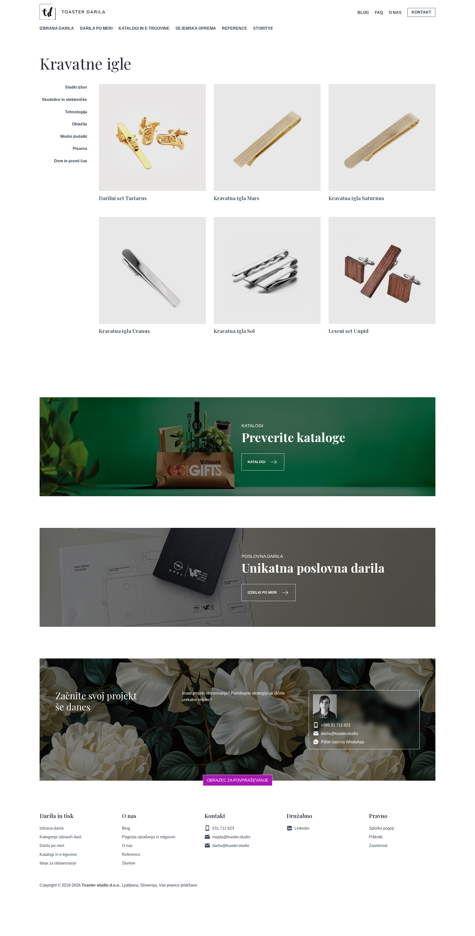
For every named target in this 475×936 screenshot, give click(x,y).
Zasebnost (378, 845)
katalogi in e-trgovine (144, 28)
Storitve (128, 863)
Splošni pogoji (381, 828)
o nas (395, 12)
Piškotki (376, 837)
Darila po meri (52, 845)
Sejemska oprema (195, 28)
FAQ (379, 12)
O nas (127, 845)
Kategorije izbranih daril (60, 837)
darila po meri (96, 28)
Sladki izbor (76, 87)
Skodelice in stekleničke (64, 99)
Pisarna (80, 148)
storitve (263, 28)
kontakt (421, 12)
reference (234, 28)
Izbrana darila (57, 28)
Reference (131, 854)
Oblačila (79, 124)
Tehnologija (76, 112)
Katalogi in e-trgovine (58, 854)
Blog (363, 12)
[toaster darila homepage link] (72, 12)
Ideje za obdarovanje (58, 863)
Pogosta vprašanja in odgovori (148, 837)
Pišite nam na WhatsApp (342, 742)
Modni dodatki (73, 136)
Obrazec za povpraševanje (237, 780)
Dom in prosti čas (70, 161)
